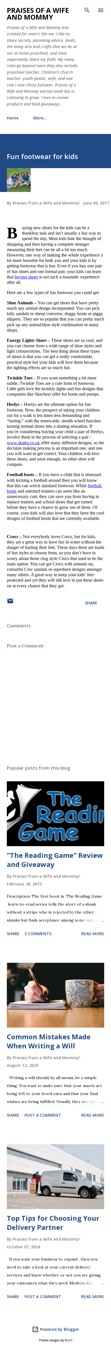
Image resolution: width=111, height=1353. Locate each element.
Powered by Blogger (59, 1329)
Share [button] (91, 603)
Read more (92, 933)
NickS (68, 1340)
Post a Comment (25, 645)
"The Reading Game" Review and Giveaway (55, 859)
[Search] (87, 10)
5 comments (38, 933)
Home (12, 118)
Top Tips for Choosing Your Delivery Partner (53, 1222)
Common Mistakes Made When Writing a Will (49, 1041)
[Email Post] (10, 603)
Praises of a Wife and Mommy (38, 13)
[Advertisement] (55, 707)
